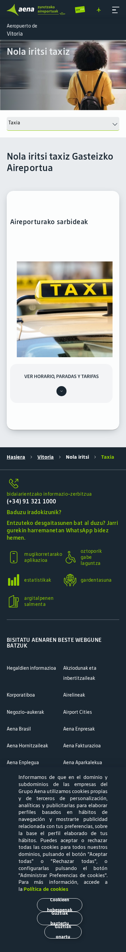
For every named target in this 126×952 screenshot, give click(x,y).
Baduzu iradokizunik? (34, 512)
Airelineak (74, 695)
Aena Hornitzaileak (27, 746)
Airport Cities (77, 712)
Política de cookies (46, 889)
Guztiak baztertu (59, 918)
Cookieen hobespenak (59, 905)
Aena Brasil (19, 729)
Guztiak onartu (63, 932)
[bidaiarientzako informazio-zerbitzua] (63, 484)
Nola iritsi (77, 457)
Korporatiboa (21, 695)
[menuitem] (63, 75)
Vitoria (45, 457)
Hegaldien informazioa (31, 668)
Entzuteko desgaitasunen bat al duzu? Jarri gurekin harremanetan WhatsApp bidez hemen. (62, 530)
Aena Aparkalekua (82, 762)
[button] (115, 10)
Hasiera (16, 457)
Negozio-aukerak (25, 712)
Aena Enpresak (79, 729)
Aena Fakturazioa (82, 746)
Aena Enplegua (23, 762)
